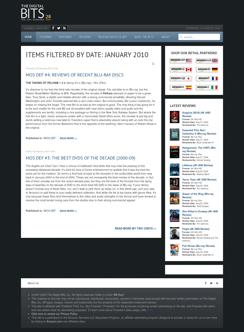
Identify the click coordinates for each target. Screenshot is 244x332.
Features (65, 37)
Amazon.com (54, 321)
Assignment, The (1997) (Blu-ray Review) (199, 149)
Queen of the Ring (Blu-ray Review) (198, 195)
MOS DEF (50, 138)
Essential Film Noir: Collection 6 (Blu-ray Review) (199, 131)
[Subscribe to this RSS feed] (153, 63)
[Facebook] (53, 28)
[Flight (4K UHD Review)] (174, 233)
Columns (45, 37)
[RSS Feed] (64, 28)
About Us (33, 283)
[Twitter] (58, 28)
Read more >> (68, 138)
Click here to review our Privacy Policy (54, 314)
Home (28, 37)
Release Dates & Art (112, 37)
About (165, 37)
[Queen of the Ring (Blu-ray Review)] (174, 198)
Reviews (85, 37)
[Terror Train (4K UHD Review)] (174, 183)
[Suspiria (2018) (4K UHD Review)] (174, 117)
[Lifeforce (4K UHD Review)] (174, 169)
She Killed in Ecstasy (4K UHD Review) (200, 213)
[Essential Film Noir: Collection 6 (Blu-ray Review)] (174, 134)
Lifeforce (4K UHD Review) (197, 165)
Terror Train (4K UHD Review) (199, 179)
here (149, 310)
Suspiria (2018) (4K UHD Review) (196, 114)
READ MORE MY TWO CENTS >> (136, 228)
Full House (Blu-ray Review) (198, 246)
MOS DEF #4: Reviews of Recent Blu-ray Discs (75, 75)
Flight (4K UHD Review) (195, 229)
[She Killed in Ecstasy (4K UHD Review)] (174, 215)
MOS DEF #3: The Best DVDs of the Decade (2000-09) (80, 158)
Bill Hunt (119, 295)
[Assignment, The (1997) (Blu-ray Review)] (174, 152)
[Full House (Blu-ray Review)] (174, 250)
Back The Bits (144, 37)
